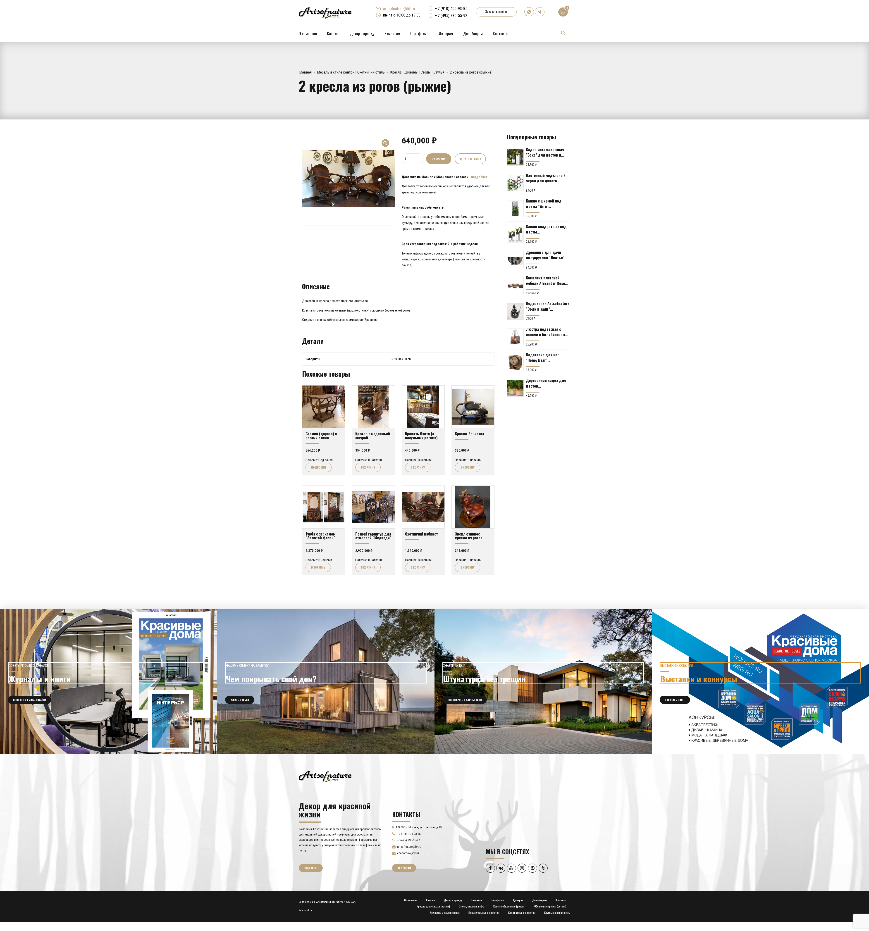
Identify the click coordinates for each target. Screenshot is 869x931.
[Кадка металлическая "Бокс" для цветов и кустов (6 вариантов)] (515, 157)
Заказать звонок (496, 11)
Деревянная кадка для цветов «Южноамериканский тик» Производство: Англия (546, 382)
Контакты (500, 33)
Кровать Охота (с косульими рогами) (421, 435)
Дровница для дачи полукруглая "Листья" (545, 254)
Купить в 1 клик (470, 159)
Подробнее (318, 467)
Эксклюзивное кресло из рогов (468, 536)
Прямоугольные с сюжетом (483, 912)
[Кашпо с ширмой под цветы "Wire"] (515, 208)
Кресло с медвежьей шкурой (372, 435)
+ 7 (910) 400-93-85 (451, 8)
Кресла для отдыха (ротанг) (433, 906)
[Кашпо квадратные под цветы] (515, 234)
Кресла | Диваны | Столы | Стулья (417, 72)
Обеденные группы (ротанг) (550, 906)
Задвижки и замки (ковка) (445, 912)
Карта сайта (305, 910)
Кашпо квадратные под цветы (546, 229)
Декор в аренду (362, 33)
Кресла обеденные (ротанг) (509, 906)
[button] (385, 140)
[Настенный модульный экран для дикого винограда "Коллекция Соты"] (515, 183)
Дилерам (446, 33)
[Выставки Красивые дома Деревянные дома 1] (760, 681)
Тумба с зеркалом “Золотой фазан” (320, 536)
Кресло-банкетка (469, 433)
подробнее (479, 177)
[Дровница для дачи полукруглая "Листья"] (515, 260)
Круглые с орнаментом (557, 912)
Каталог (333, 33)
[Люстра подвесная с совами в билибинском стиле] (515, 337)
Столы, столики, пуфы (472, 906)
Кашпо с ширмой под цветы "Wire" (543, 203)
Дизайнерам (473, 33)
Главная (305, 72)
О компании (308, 33)
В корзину (439, 159)
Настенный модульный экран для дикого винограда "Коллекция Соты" (546, 177)
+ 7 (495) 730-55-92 (451, 15)
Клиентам (392, 33)
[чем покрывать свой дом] (325, 681)
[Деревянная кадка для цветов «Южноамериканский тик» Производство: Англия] (515, 388)
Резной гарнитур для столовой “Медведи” (373, 536)
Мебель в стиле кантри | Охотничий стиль (351, 72)
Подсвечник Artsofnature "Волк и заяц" (547, 305)
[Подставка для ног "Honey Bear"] (515, 362)
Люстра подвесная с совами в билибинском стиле (545, 331)
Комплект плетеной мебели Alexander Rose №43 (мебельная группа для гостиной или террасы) (546, 280)
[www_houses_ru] (108, 681)
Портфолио (419, 33)
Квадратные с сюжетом (521, 912)
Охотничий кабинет (421, 534)
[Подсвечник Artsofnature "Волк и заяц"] (515, 311)
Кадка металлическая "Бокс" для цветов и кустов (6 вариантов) (545, 152)
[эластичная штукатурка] (543, 681)
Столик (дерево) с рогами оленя (321, 435)
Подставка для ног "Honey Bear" (542, 357)
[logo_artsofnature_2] (325, 776)
